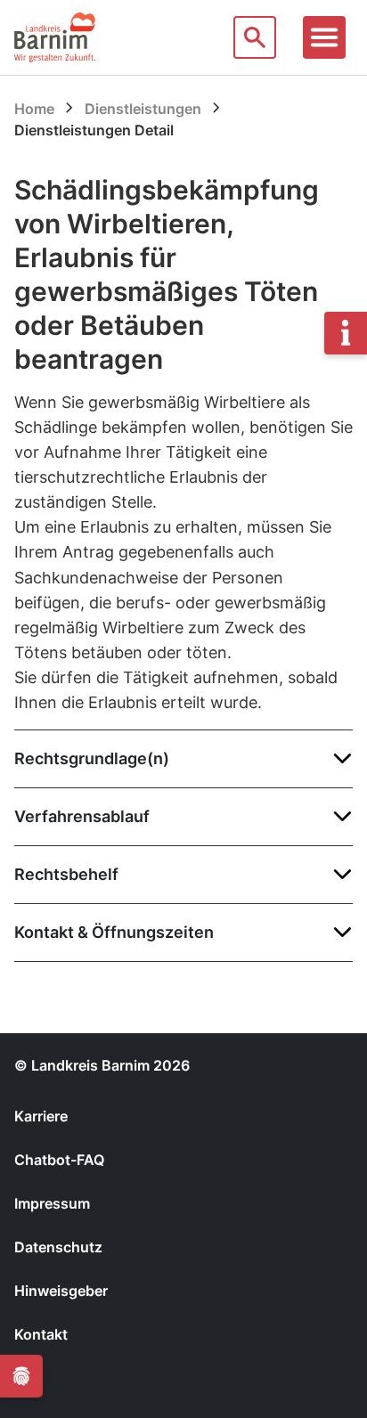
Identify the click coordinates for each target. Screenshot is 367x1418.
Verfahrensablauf (82, 816)
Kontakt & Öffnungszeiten (114, 932)
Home (34, 109)
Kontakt (41, 1334)
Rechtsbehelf (66, 874)
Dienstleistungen (143, 109)
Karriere (41, 1116)
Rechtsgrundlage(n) (91, 758)
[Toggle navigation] (324, 37)
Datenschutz (58, 1247)
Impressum (52, 1203)
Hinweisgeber (61, 1291)
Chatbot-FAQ (59, 1160)
